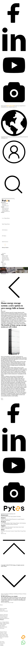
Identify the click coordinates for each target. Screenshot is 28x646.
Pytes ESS (8, 593)
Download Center (12, 527)
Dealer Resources (13, 519)
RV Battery (3, 524)
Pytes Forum (3, 105)
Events (15, 105)
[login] (14, 164)
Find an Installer (4, 516)
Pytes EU (18, 593)
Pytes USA (13, 593)
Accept (11, 602)
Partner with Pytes (5, 519)
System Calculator (17, 516)
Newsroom (8, 531)
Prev (2, 398)
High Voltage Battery (14, 523)
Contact (15, 531)
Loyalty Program (20, 519)
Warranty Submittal (5, 528)
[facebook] (14, 25)
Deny (9, 602)
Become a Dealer (8, 107)
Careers (12, 531)
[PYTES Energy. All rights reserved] (5, 200)
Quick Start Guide (10, 105)
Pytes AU (22, 593)
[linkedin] (14, 52)
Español (18, 136)
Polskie (25, 136)
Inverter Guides (3, 633)
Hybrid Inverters (9, 524)
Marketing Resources (5, 520)
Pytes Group (20, 531)
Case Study (19, 105)
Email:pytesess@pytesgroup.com (8, 513)
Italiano (21, 136)
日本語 (2, 138)
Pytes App (10, 516)
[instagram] (14, 104)
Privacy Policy (4, 602)
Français (10, 136)
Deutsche (6, 136)
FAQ (11, 528)
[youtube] (14, 78)
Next (2, 399)
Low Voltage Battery (5, 523)
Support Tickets (4, 527)
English (2, 136)
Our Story (3, 531)
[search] (14, 197)
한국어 (6, 138)
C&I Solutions (23, 523)
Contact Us (14, 107)
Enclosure (16, 524)
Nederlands (14, 136)
